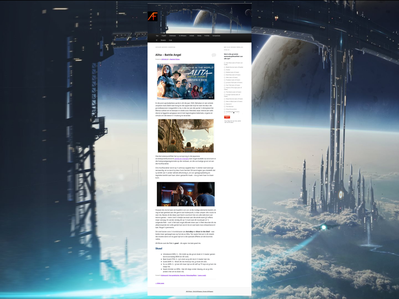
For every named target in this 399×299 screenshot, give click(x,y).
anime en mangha (182, 158)
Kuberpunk (164, 275)
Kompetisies (216, 36)
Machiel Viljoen (175, 59)
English (164, 36)
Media (199, 36)
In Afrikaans (182, 36)
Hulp (170, 40)
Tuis (157, 36)
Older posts (159, 283)
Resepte (163, 40)
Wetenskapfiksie (191, 275)
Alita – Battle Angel (168, 55)
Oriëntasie (172, 36)
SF (156, 40)
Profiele (206, 36)
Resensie (183, 275)
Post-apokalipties (174, 275)
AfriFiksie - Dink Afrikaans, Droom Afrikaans (199, 291)
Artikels (192, 36)
